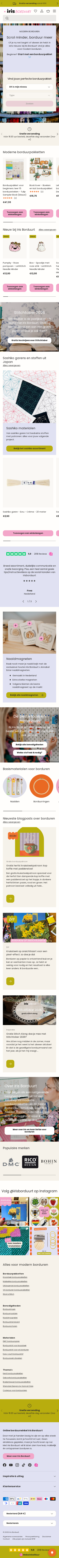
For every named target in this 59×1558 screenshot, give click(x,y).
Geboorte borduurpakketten (15, 1377)
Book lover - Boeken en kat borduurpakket (41, 187)
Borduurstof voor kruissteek (14, 1345)
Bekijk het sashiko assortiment (30, 448)
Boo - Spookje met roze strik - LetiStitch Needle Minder (40, 266)
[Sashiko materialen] (29, 397)
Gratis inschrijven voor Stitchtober (29, 340)
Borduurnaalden (10, 1313)
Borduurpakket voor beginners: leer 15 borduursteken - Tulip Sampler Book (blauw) (14, 190)
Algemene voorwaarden (13, 1536)
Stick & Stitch (8, 1294)
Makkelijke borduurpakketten (15, 1281)
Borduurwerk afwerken (12, 1358)
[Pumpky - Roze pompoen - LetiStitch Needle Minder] (15, 246)
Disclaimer (46, 1536)
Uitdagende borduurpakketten (16, 1285)
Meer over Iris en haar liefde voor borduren (29, 1130)
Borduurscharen (10, 1326)
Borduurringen (41, 801)
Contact (6, 1539)
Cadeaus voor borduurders (15, 1390)
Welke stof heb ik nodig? (29, 752)
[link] (14, 1211)
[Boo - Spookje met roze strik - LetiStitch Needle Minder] (41, 246)
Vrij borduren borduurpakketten (16, 1290)
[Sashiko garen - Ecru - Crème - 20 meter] (28, 482)
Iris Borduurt (14, 1532)
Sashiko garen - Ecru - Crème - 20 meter (24, 511)
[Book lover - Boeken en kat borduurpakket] (41, 169)
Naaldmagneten (10, 1317)
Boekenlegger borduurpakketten (17, 1382)
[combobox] (29, 18)
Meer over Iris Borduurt (18, 1456)
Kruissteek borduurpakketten (15, 1277)
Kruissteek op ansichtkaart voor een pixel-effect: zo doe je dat (26, 953)
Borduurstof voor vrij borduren (16, 1350)
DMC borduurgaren (11, 1341)
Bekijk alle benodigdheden (29, 744)
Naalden (14, 801)
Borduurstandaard (11, 1322)
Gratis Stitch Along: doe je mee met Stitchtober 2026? (26, 1035)
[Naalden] (15, 786)
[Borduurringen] (41, 786)
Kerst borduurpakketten (13, 1373)
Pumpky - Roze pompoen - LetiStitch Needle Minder (14, 266)
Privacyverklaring (32, 1536)
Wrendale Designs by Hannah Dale (18, 1386)
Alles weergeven (47, 229)
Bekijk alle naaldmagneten (24, 695)
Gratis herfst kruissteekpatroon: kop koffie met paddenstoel (26, 867)
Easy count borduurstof (13, 1354)
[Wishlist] (35, 11)
